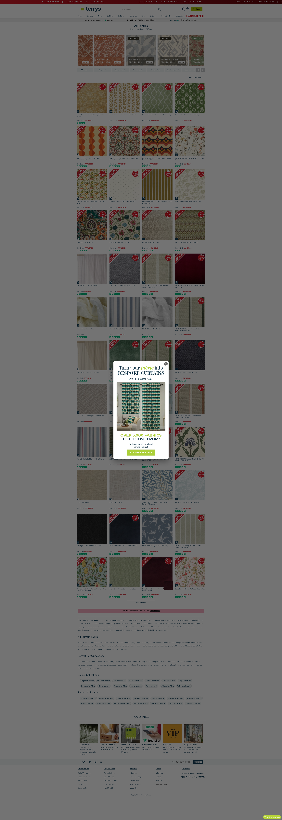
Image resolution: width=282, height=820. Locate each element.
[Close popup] (166, 364)
